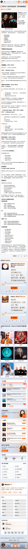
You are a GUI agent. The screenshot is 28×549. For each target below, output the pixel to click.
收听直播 (11, 406)
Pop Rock (6, 477)
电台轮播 (4, 503)
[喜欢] (7, 291)
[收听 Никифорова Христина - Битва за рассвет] (7, 425)
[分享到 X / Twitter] (22, 256)
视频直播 (4, 506)
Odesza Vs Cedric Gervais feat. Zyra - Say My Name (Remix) (18, 265)
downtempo (7, 35)
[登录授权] (26, 2)
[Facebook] (19, 532)
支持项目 (17, 512)
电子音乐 (3, 54)
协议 (18, 540)
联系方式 (17, 515)
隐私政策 (11, 540)
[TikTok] (5, 532)
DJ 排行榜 (17, 503)
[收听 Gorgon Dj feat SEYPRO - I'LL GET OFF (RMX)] (7, 435)
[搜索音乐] (16, 2)
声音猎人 (9, 404)
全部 (25, 381)
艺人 (4, 9)
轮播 (20, 492)
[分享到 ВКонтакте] (24, 256)
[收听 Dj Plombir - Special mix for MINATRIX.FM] (7, 391)
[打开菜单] (4, 1)
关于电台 (4, 509)
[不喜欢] (12, 291)
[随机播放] (21, 546)
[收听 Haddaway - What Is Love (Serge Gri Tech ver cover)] (7, 396)
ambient (6, 38)
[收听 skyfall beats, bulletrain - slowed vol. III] (7, 401)
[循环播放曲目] (9, 546)
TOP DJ (15, 492)
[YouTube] (12, 532)
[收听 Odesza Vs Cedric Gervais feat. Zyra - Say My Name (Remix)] (3, 284)
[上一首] (12, 546)
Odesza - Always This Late (18, 296)
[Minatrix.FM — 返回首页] (2, 2)
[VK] (22, 532)
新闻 (3, 512)
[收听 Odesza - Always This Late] (3, 314)
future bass (6, 36)
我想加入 (24, 420)
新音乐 (10, 492)
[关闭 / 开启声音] (26, 544)
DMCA (15, 540)
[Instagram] (15, 532)
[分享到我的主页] (16, 291)
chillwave (6, 39)
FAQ (16, 506)
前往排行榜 (5, 450)
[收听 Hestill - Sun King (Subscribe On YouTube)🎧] (7, 441)
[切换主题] (20, 2)
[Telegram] (8, 532)
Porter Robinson (7, 177)
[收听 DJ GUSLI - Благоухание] (7, 430)
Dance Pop (6, 469)
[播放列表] (26, 547)
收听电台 (11, 386)
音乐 (3, 500)
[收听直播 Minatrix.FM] (7, 386)
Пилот (10, 384)
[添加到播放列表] (20, 291)
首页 (2, 9)
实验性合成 (8, 54)
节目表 (16, 509)
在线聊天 (4, 515)
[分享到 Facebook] (19, 256)
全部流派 (24, 463)
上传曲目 (4, 416)
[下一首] (19, 546)
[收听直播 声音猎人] (7, 406)
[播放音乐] (15, 545)
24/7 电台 (4, 492)
